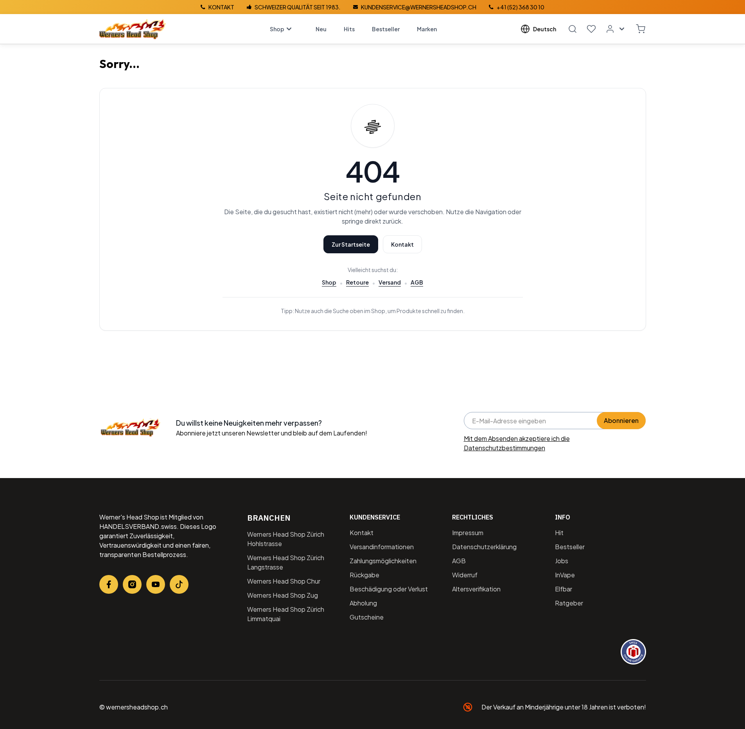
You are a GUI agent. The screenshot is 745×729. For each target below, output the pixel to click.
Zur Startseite (351, 244)
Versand (390, 282)
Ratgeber (569, 603)
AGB (417, 282)
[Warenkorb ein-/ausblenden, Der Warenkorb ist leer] (641, 29)
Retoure (357, 282)
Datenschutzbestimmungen (504, 448)
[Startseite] (132, 29)
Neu (321, 28)
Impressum (467, 532)
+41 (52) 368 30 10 (520, 7)
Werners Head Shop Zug (282, 595)
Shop (277, 28)
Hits (349, 28)
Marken (427, 28)
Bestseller (386, 28)
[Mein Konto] (616, 29)
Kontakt (402, 244)
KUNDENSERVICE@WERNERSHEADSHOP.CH (418, 7)
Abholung (363, 603)
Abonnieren (621, 420)
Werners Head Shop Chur (283, 581)
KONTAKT (221, 7)
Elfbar (563, 589)
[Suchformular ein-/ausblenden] (572, 29)
